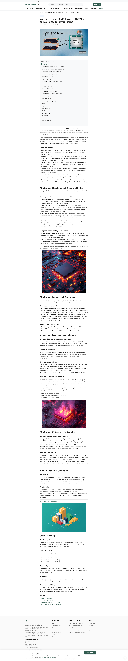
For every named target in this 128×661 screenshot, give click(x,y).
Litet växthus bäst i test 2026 (75, 625)
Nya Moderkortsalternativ (48, 76)
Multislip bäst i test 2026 (74, 630)
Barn (86, 8)
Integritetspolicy (92, 623)
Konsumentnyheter (56, 625)
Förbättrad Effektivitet (47, 86)
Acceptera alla (90, 652)
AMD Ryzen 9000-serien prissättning (51, 501)
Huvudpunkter (45, 64)
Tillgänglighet (45, 106)
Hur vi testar (100, 1)
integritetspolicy (51, 657)
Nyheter (101, 8)
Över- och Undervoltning (47, 88)
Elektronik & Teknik (40, 8)
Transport (93, 8)
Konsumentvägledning (57, 627)
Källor (43, 123)
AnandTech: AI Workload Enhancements (51, 604)
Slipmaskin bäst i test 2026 (75, 627)
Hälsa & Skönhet (68, 8)
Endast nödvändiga (90, 656)
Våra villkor (91, 630)
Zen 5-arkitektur (46, 110)
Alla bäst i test (55, 623)
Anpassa (90, 658)
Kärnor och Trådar (46, 113)
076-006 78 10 (28, 646)
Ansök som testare (56, 632)
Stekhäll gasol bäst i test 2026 (76, 623)
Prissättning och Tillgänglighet (49, 101)
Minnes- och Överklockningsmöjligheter (52, 81)
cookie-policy (43, 657)
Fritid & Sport (78, 8)
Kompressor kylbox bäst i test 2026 (77, 632)
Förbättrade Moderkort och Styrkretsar (52, 74)
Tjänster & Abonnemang (54, 8)
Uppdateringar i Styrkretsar (48, 79)
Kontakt (90, 1)
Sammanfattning (46, 108)
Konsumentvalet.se (29, 625)
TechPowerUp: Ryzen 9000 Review (50, 602)
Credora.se (39, 625)
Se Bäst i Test (97, 4)
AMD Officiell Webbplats (47, 598)
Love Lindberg (44, 24)
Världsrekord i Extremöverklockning (50, 91)
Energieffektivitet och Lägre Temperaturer (51, 71)
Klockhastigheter (46, 115)
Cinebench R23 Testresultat (48, 600)
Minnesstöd (45, 118)
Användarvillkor (92, 627)
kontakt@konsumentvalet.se (31, 647)
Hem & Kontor (29, 8)
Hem (41, 12)
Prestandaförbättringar (47, 120)
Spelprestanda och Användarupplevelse (51, 96)
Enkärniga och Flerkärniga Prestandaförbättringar (53, 69)
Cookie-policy (92, 625)
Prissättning (44, 103)
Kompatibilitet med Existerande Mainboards (52, 84)
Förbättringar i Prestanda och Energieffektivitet (54, 66)
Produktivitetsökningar (47, 98)
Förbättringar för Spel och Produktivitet (52, 93)
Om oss (95, 1)
